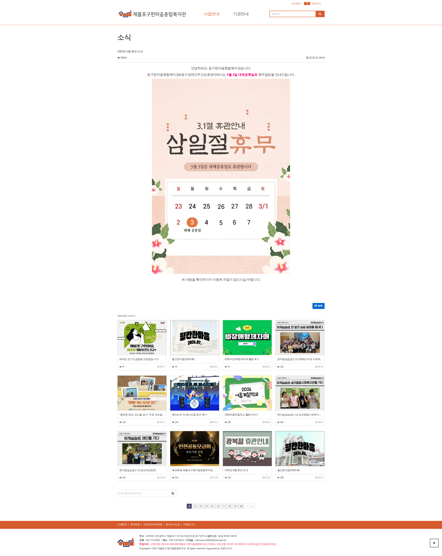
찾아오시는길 (173, 524)
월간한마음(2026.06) (288, 470)
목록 (320, 305)
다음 (247, 506)
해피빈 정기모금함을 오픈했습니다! (139, 359)
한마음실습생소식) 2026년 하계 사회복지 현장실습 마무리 (300, 359)
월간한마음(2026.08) (183, 359)
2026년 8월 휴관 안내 (236, 470)
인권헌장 (122, 524)
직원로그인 (189, 524)
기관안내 (241, 14)
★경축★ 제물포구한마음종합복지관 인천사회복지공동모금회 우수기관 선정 (194, 470)
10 (241, 506)
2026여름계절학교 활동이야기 (241, 414)
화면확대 (308, 3)
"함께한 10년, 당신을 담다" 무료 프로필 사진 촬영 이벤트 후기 (142, 414)
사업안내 (211, 14)
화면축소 (305, 3)
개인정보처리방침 (152, 524)
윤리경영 (135, 524)
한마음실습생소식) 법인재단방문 (137, 470)
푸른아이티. (226, 548)
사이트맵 (295, 3)
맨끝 (252, 506)
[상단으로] (434, 543)
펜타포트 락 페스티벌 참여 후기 (189, 414)
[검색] (320, 14)
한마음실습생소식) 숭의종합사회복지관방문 (300, 414)
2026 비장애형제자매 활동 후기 (242, 359)
